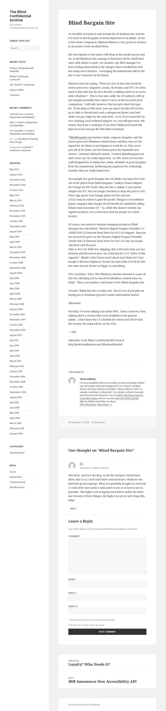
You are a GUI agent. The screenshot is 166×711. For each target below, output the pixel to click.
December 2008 (17, 252)
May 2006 (14, 412)
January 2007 (16, 371)
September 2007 (18, 330)
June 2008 (14, 283)
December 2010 (17, 179)
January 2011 (16, 174)
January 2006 (16, 433)
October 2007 (16, 324)
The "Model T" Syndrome (22, 84)
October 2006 (16, 386)
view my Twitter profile (127, 398)
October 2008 (16, 262)
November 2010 (18, 184)
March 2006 (15, 423)
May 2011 (14, 169)
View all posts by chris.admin (94, 404)
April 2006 (15, 418)
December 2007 (17, 314)
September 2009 (18, 226)
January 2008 (16, 309)
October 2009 (16, 221)
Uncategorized (17, 452)
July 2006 (14, 402)
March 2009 (15, 247)
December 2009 (17, 210)
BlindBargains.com (81, 137)
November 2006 (18, 381)
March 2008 (15, 298)
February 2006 (17, 428)
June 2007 (14, 345)
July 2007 (14, 340)
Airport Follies (17, 89)
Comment (14, 95)
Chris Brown (16, 114)
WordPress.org (17, 487)
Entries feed (16, 476)
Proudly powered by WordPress (84, 704)
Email (72, 592)
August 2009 (16, 231)
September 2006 (18, 392)
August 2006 (16, 397)
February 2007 (17, 366)
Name (72, 579)
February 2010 (17, 205)
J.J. (81, 463)
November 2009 (18, 216)
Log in (13, 471)
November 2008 (18, 257)
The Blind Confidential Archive (20, 15)
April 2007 (15, 355)
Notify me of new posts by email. (88, 625)
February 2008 (17, 304)
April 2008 (15, 293)
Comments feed (17, 482)
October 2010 (16, 190)
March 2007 (15, 361)
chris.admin (99, 422)
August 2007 (16, 335)
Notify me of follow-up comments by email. (93, 619)
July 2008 (14, 278)
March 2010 (15, 200)
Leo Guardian (16, 130)
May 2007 (14, 350)
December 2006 (17, 376)
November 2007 (18, 319)
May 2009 (14, 236)
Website (73, 606)
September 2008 (18, 267)
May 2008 (14, 288)
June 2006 (14, 407)
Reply (73, 508)
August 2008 (16, 273)
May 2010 (14, 195)
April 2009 (15, 241)
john (12, 122)
